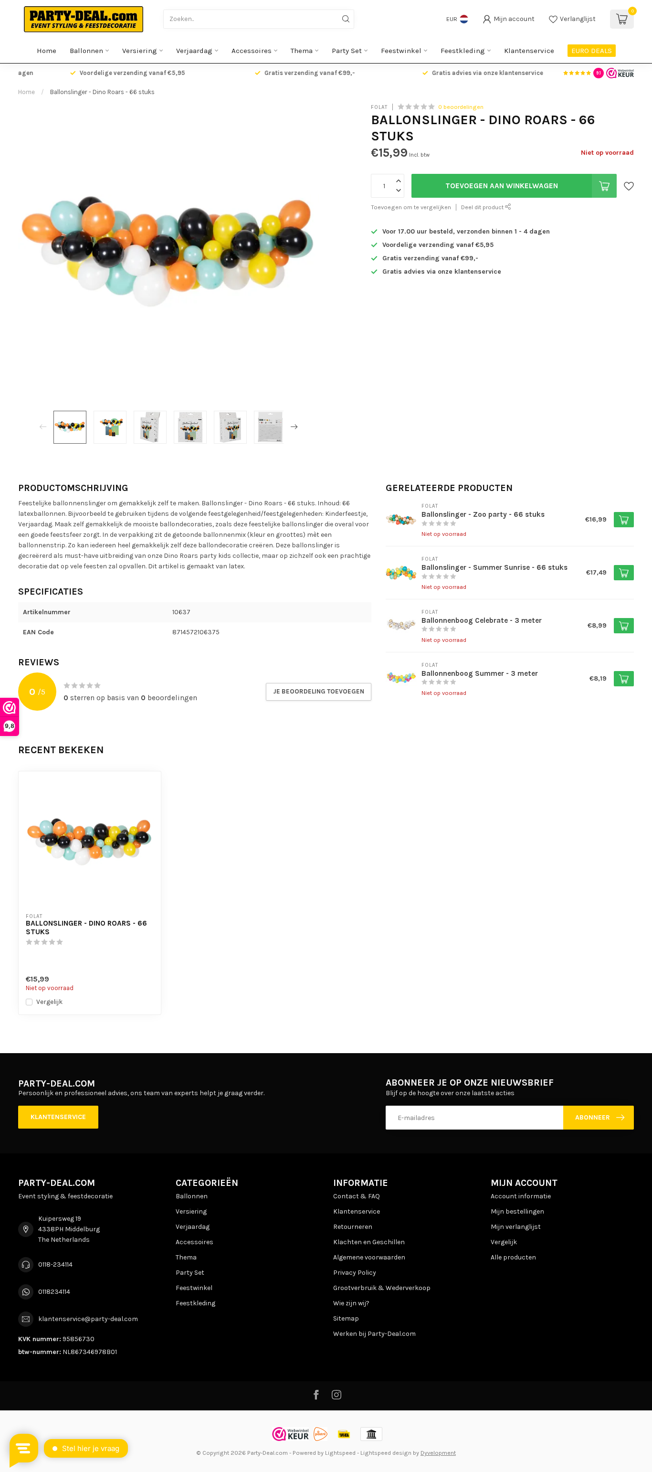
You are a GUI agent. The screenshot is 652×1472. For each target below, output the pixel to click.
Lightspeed (340, 1452)
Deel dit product (483, 207)
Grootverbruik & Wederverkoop (382, 1288)
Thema (302, 50)
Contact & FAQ (356, 1196)
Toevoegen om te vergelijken (411, 207)
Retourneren (352, 1227)
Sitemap (346, 1318)
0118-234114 (55, 1264)
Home (46, 50)
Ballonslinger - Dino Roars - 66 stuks (102, 92)
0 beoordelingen (461, 106)
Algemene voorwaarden (369, 1257)
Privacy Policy (354, 1273)
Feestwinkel (401, 50)
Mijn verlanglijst (516, 1227)
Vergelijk (49, 1001)
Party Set (347, 50)
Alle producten (513, 1257)
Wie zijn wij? (351, 1303)
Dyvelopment (438, 1452)
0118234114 (54, 1292)
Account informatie (521, 1196)
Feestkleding (463, 50)
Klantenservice (529, 50)
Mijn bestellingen (517, 1211)
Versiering (139, 50)
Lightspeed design (385, 1452)
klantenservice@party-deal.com (88, 1319)
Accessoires (251, 50)
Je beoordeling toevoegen (318, 691)
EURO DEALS (591, 50)
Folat (379, 106)
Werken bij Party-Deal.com (374, 1334)
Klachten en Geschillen (369, 1242)
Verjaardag (194, 50)
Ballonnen (86, 50)
